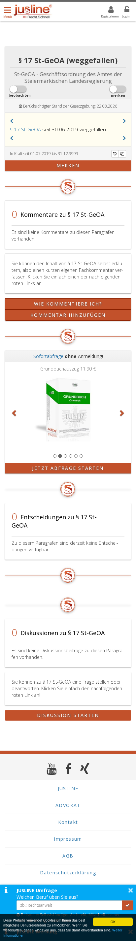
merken (68, 165)
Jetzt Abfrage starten (68, 468)
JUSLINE (68, 788)
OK (113, 921)
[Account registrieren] (107, 11)
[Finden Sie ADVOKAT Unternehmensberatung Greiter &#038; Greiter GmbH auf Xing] (85, 768)
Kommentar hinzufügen (68, 315)
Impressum (68, 839)
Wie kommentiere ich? (68, 304)
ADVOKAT (68, 805)
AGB (67, 856)
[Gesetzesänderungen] (115, 153)
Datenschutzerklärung (68, 872)
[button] (11, 121)
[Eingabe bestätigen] (127, 905)
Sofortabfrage (48, 356)
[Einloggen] (122, 11)
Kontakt (68, 822)
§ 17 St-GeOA (25, 129)
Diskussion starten (68, 715)
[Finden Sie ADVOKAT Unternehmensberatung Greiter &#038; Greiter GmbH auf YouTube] (52, 768)
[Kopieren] (122, 153)
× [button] (130, 890)
